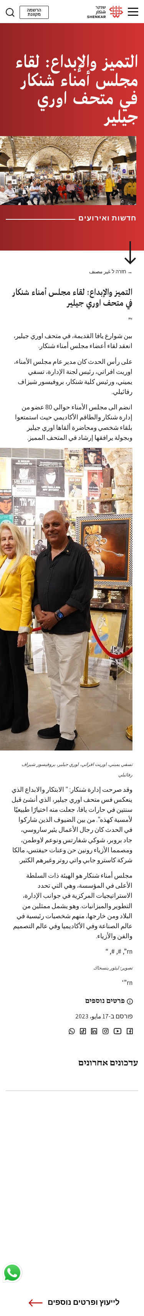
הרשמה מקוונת (34, 12)
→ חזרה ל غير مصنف (110, 272)
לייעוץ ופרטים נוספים (83, 1302)
